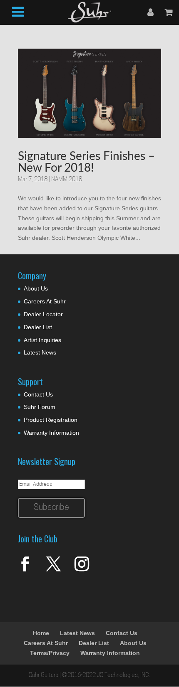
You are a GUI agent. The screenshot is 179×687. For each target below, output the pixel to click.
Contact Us (38, 394)
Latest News (40, 352)
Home (41, 633)
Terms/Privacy (50, 653)
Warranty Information (51, 432)
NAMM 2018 (66, 180)
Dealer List (38, 327)
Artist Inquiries (42, 340)
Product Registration (50, 419)
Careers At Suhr (45, 301)
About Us (36, 288)
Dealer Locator (43, 314)
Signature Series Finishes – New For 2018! (86, 162)
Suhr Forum (39, 407)
